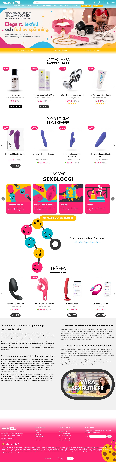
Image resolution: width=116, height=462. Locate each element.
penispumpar (104, 362)
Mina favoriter (39, 436)
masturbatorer (99, 351)
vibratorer (74, 362)
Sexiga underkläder (49, 6)
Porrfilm (75, 6)
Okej (70, 458)
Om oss (37, 438)
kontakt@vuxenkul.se (7, 438)
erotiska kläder (95, 362)
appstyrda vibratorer (67, 355)
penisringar (64, 362)
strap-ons (87, 362)
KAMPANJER (86, 6)
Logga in (38, 431)
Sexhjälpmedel (32, 6)
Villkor (37, 432)
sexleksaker (110, 329)
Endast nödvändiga (60, 458)
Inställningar (48, 458)
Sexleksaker (19, 6)
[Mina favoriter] (104, 2)
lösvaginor (81, 362)
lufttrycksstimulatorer (67, 351)
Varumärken (64, 6)
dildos (69, 362)
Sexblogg (98, 6)
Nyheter (37, 440)
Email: (87, 436)
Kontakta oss (39, 434)
